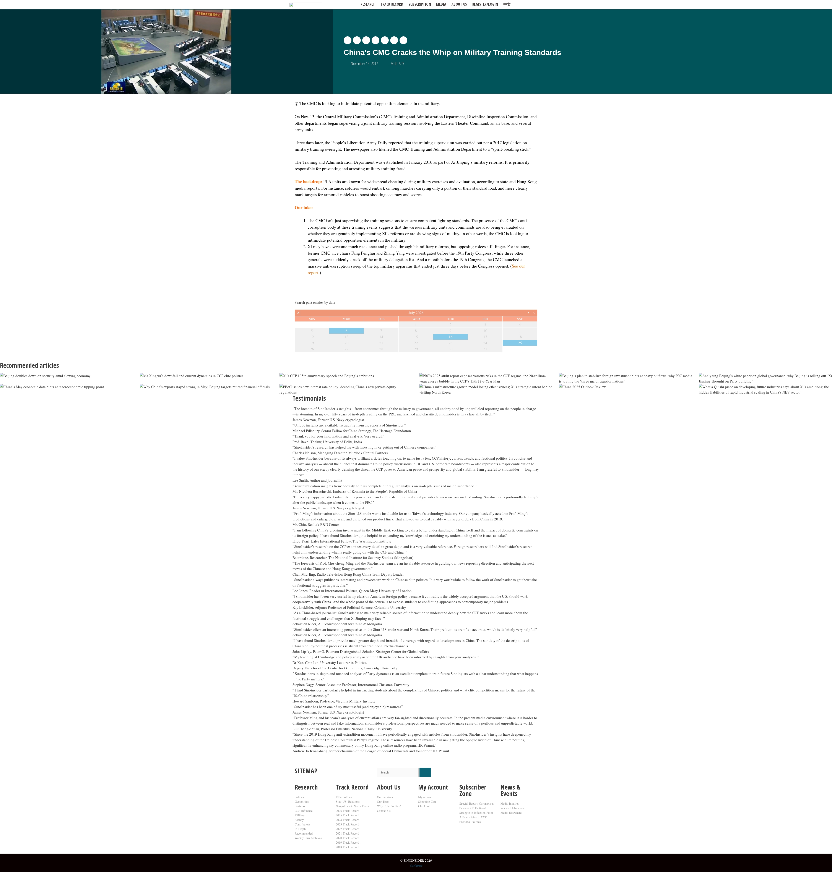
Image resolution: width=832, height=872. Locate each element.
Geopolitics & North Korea (352, 806)
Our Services (385, 797)
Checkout (424, 806)
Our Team (383, 801)
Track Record (391, 4)
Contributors (302, 824)
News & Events (510, 790)
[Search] (425, 772)
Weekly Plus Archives (308, 838)
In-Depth (300, 829)
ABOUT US (459, 4)
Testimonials (309, 398)
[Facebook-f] (476, 773)
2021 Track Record (347, 833)
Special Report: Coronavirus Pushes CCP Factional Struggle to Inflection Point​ (476, 808)
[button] (347, 40)
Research (368, 4)
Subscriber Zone (472, 790)
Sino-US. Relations (347, 801)
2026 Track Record (347, 811)
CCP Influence (303, 811)
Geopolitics (302, 801)
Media (441, 4)
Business (300, 806)
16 (451, 336)
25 (520, 342)
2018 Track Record (347, 847)
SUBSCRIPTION (419, 4)
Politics (299, 797)
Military (300, 815)
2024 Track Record (347, 820)
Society (299, 820)
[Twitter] (464, 773)
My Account (433, 787)
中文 (507, 4)
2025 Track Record (347, 815)
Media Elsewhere (511, 813)
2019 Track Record (347, 842)
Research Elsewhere (512, 808)
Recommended (304, 833)
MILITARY (397, 63)
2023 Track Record (347, 824)
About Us (388, 787)
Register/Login (485, 4)
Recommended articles (29, 365)
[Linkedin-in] (488, 773)
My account (425, 797)
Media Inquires (509, 803)
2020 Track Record (347, 838)
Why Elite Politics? (389, 806)
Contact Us (383, 811)
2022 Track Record (347, 829)
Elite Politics (344, 797)
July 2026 (416, 312)
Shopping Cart (427, 801)
